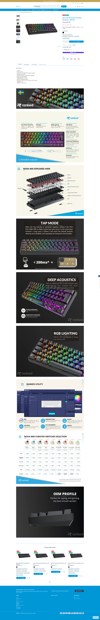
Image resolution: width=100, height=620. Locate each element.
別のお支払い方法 (73, 54)
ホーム (17, 12)
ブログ (17, 599)
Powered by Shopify (32, 613)
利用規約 (17, 603)
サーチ (17, 597)
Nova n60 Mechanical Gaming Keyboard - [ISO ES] (24, 564)
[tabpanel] (58, 563)
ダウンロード (18, 606)
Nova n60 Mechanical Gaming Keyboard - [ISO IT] (58, 564)
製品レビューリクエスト (20, 605)
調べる (63, 6)
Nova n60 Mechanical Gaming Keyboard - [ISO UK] (76, 564)
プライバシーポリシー (20, 601)
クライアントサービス (75, 3)
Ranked (18, 6)
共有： (63, 57)
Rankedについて (19, 598)
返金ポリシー (18, 602)
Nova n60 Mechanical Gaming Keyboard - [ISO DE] (41, 564)
